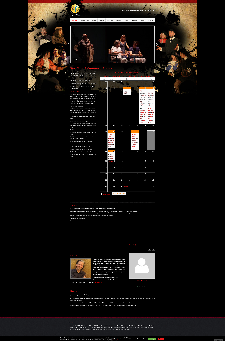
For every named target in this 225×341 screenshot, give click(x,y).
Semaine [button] (148, 76)
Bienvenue (75, 20)
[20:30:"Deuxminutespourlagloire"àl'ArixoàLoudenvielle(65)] (111, 140)
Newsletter (134, 20)
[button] (105, 194)
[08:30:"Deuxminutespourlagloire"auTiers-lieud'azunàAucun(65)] (135, 141)
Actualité (101, 20)
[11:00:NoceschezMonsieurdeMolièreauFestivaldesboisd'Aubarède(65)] (143, 98)
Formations (110, 20)
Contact (143, 20)
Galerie (94, 20)
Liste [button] (136, 77)
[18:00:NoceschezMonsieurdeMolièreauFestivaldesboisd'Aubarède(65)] (143, 115)
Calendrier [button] (127, 77)
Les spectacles (85, 20)
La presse (118, 20)
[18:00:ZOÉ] (127, 92)
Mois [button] (142, 76)
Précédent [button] (107, 76)
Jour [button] (154, 76)
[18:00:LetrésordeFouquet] (111, 156)
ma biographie (98, 282)
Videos (126, 20)
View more (115, 339)
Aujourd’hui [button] (116, 76)
